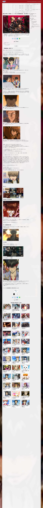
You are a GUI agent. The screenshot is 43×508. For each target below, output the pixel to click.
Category (28, 1)
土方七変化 (6, 46)
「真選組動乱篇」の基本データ (33, 19)
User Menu (32, 1)
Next (17, 294)
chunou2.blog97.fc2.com (6, 163)
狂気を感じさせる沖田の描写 (7, 44)
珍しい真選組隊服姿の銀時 (7, 45)
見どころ (4, 43)
